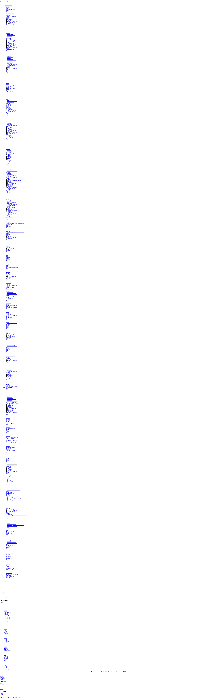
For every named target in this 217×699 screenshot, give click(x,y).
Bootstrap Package (13, 697)
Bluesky (1, 695)
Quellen (1, 679)
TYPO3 (5, 697)
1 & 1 (19, 697)
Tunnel (4, 606)
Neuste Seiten (2, 684)
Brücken (4, 605)
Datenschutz (2, 678)
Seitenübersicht (3, 683)
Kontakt (1, 676)
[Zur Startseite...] (7, 1)
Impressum (2, 677)
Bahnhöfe (4, 604)
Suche (1, 689)
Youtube (1, 694)
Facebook (2, 693)
